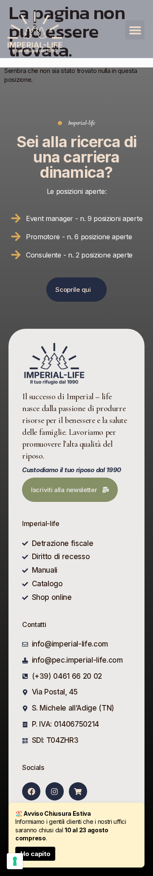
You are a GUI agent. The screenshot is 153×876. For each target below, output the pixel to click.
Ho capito (35, 854)
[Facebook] (31, 791)
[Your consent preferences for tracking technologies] (15, 861)
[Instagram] (54, 791)
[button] (134, 29)
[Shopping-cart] (78, 791)
